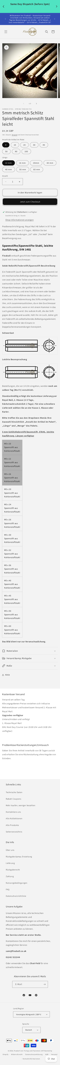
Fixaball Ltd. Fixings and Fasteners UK (28, 1051)
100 (26, 151)
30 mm (50, 163)
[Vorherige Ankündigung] (5, 19)
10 (15, 145)
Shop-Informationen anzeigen (19, 219)
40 (44, 145)
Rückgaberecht (13, 869)
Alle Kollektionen (14, 818)
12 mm (8, 163)
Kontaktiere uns (13, 812)
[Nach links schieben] (23, 103)
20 (24, 145)
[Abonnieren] (44, 984)
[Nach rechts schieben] (36, 103)
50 (6, 151)
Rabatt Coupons (13, 799)
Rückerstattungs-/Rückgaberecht (18, 764)
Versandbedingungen (12, 737)
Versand (14, 135)
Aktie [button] (7, 674)
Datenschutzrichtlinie (16, 896)
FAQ (7, 889)
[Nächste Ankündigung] (54, 19)
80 (16, 151)
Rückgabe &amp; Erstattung (19, 856)
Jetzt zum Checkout (30, 201)
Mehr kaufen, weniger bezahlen (20, 805)
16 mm (22, 163)
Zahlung (10, 876)
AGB (46, 1054)
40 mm (8, 169)
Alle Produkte (12, 825)
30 (34, 145)
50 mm (22, 169)
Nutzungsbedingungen (16, 883)
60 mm (36, 169)
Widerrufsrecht (17, 1054)
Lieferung (10, 863)
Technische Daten (14, 792)
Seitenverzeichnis (14, 831)
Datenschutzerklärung (34, 1054)
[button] (6, 32)
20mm (36, 163)
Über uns (10, 850)
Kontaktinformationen (31, 1059)
